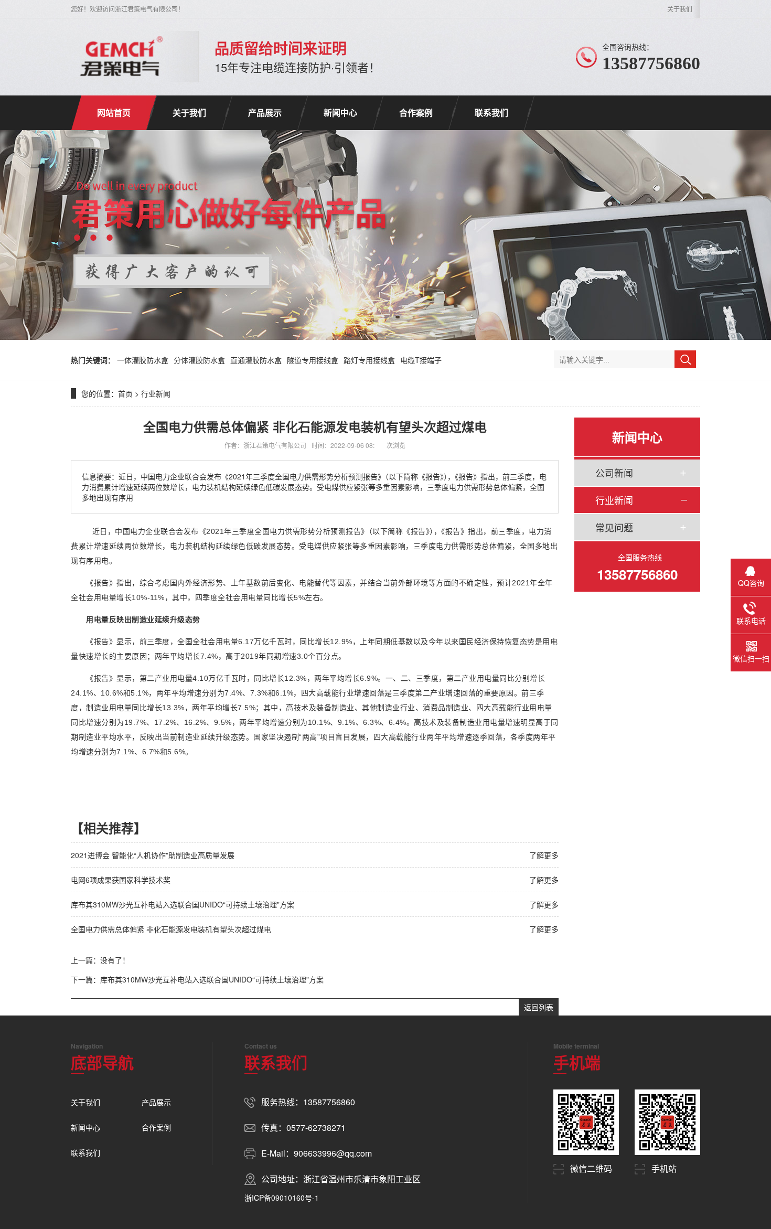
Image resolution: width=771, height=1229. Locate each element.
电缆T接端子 (421, 360)
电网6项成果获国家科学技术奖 (120, 879)
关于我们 (679, 8)
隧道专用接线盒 (312, 360)
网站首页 (114, 112)
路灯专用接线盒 (369, 360)
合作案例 (416, 112)
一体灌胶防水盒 (142, 360)
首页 (125, 393)
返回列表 (538, 1007)
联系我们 (491, 112)
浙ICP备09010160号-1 (281, 1197)
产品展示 (265, 112)
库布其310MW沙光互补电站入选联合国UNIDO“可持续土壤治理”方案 (182, 904)
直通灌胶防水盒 (256, 360)
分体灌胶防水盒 (199, 360)
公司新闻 (614, 472)
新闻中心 (340, 112)
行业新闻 (155, 393)
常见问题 (614, 527)
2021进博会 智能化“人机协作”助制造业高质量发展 (152, 855)
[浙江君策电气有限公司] (121, 56)
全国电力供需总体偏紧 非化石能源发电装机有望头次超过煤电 (171, 929)
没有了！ (115, 960)
